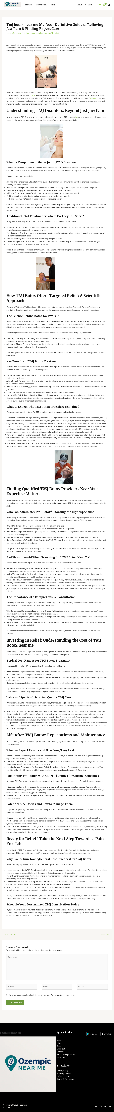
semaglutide (41, 5)
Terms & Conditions (65, 1079)
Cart (59, 1046)
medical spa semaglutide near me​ (37, 33)
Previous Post (9, 934)
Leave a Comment (13, 33)
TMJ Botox (93, 98)
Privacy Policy (62, 1070)
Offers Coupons (63, 1076)
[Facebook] (101, 1106)
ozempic (28, 5)
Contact (88, 5)
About (79, 5)
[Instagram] (110, 1106)
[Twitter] (105, 1106)
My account (62, 1057)
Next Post (106, 934)
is (76, 117)
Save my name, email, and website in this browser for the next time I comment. (42, 995)
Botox (32, 95)
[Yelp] (96, 1106)
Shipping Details (64, 1073)
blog (53, 5)
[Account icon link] (109, 5)
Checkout (61, 1049)
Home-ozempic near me (67, 1054)
